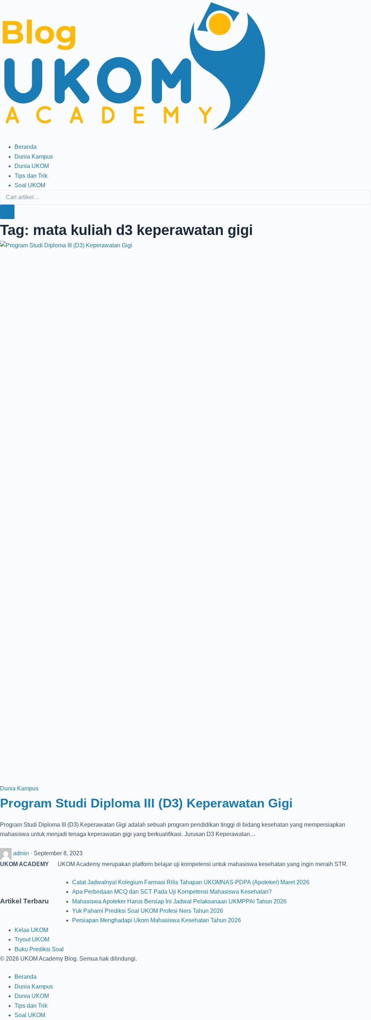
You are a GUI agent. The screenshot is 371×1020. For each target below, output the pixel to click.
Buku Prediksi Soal (39, 949)
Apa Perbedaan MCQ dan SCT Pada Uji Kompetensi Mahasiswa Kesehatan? (172, 892)
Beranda (25, 147)
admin (21, 853)
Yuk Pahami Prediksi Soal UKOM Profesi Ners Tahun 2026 (147, 911)
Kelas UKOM (31, 930)
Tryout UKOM (31, 939)
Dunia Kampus (33, 157)
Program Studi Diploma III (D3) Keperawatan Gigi (146, 803)
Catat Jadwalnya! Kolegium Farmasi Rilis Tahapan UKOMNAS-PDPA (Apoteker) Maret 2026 (190, 882)
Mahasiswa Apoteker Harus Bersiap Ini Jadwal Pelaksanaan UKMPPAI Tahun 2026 (179, 901)
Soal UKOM (29, 185)
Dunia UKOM (31, 166)
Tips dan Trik (30, 176)
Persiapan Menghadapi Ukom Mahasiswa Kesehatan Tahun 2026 (156, 920)
